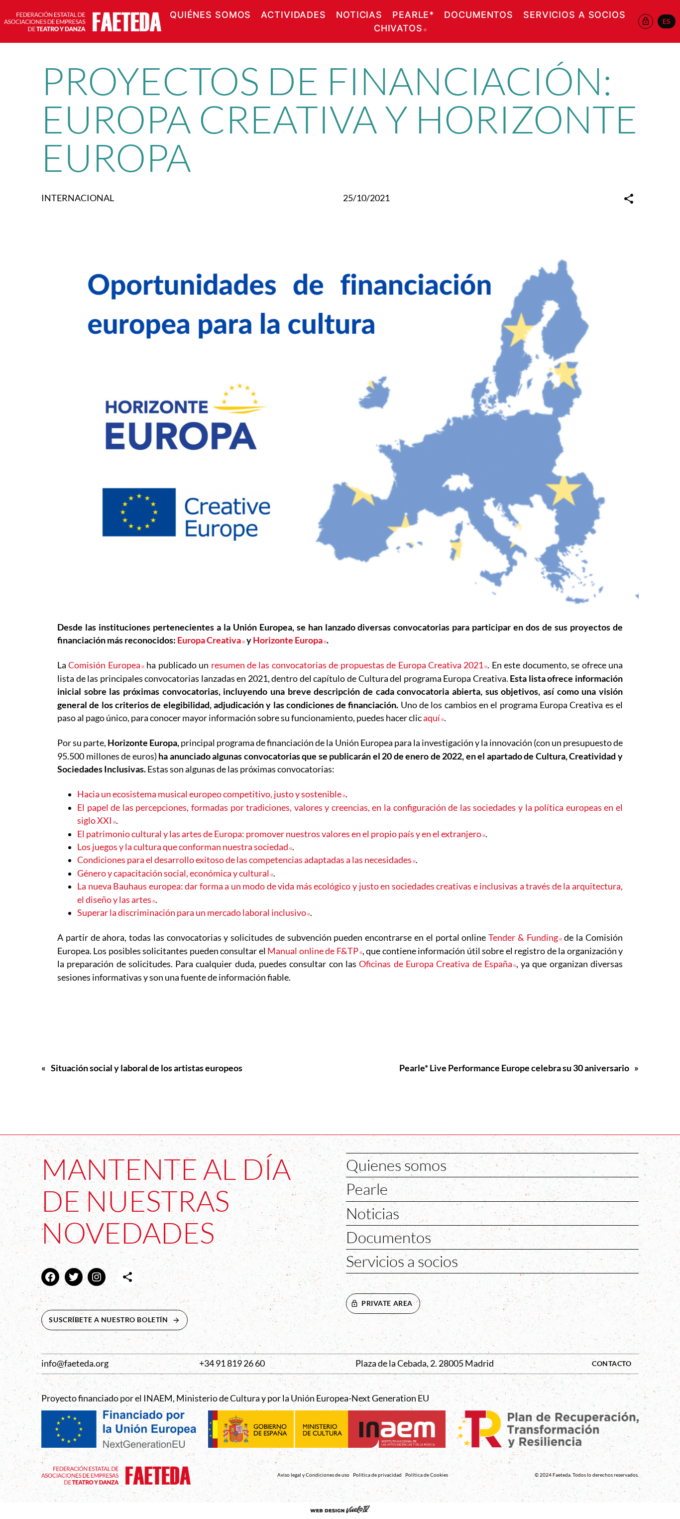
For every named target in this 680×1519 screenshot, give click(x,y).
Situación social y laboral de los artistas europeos (146, 1068)
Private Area (387, 1303)
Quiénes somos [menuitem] (210, 14)
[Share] (629, 199)
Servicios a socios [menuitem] (574, 14)
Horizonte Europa (290, 640)
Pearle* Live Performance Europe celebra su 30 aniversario (514, 1068)
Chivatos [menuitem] (400, 28)
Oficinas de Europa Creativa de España (437, 964)
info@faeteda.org (75, 1363)
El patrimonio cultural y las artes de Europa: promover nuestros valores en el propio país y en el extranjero (281, 834)
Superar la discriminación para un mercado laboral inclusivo (193, 912)
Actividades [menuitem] (293, 14)
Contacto (612, 1363)
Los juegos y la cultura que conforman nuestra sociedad (184, 847)
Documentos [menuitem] (478, 14)
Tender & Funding (525, 937)
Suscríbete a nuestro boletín (118, 1319)
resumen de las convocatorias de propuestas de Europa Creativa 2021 (349, 665)
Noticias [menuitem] (359, 14)
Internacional (77, 198)
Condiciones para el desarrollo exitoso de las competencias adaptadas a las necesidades (246, 860)
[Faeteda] (82, 20)
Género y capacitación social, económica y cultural (175, 873)
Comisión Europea (106, 665)
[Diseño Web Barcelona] (340, 1510)
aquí (433, 718)
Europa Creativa (211, 640)
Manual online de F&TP (314, 951)
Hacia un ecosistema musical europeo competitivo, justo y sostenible (211, 794)
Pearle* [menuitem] (413, 14)
